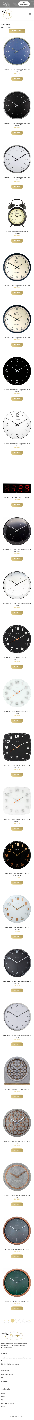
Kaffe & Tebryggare (7, 1374)
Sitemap (3, 1407)
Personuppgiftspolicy (7, 1403)
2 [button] (16, 1320)
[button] (25, 1321)
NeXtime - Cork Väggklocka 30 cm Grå (17, 1249)
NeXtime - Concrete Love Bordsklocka (17, 1089)
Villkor (3, 1400)
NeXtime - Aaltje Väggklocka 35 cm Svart (17, 337)
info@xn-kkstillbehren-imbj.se (10, 1364)
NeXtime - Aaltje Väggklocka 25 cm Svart (17, 285)
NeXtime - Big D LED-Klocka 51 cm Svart (17, 497)
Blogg (3, 1393)
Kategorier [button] (16, 31)
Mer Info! (17, 79)
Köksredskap (5, 1378)
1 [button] (12, 1320)
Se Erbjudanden (24, 3)
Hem (2, 27)
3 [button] (20, 1320)
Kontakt (3, 1396)
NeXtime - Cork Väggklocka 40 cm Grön (17, 1301)
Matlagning (4, 1381)
